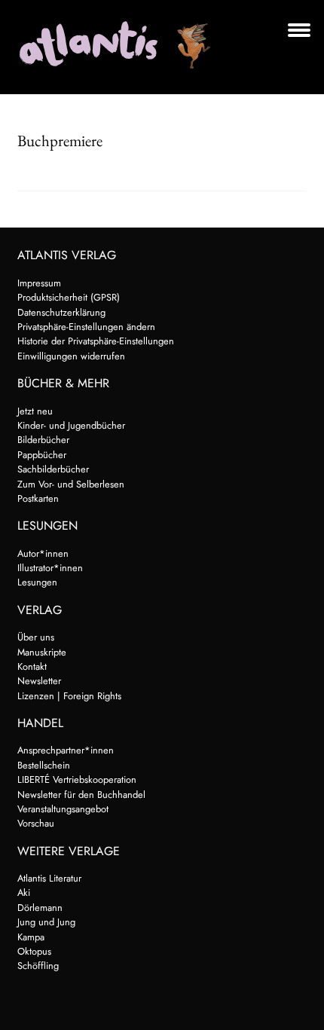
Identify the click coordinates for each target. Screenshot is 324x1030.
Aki (23, 892)
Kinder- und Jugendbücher (71, 425)
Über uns (35, 637)
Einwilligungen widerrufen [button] (71, 356)
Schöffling (38, 965)
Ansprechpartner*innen (65, 750)
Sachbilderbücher (53, 469)
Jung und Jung (46, 922)
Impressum (39, 283)
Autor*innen (43, 553)
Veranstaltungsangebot (63, 809)
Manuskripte (41, 652)
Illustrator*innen (50, 568)
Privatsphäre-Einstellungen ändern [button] (86, 326)
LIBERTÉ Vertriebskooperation (76, 779)
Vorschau (35, 823)
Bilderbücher (43, 439)
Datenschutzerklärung (61, 312)
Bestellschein (43, 765)
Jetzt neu (35, 411)
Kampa (30, 937)
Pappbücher (41, 455)
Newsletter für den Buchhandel (81, 794)
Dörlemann (40, 907)
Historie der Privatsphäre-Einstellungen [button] (95, 341)
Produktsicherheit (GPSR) (68, 297)
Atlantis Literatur (49, 878)
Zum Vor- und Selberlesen (70, 484)
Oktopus (34, 951)
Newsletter (39, 681)
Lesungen (37, 582)
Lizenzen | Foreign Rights (69, 696)
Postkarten (38, 498)
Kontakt (32, 666)
